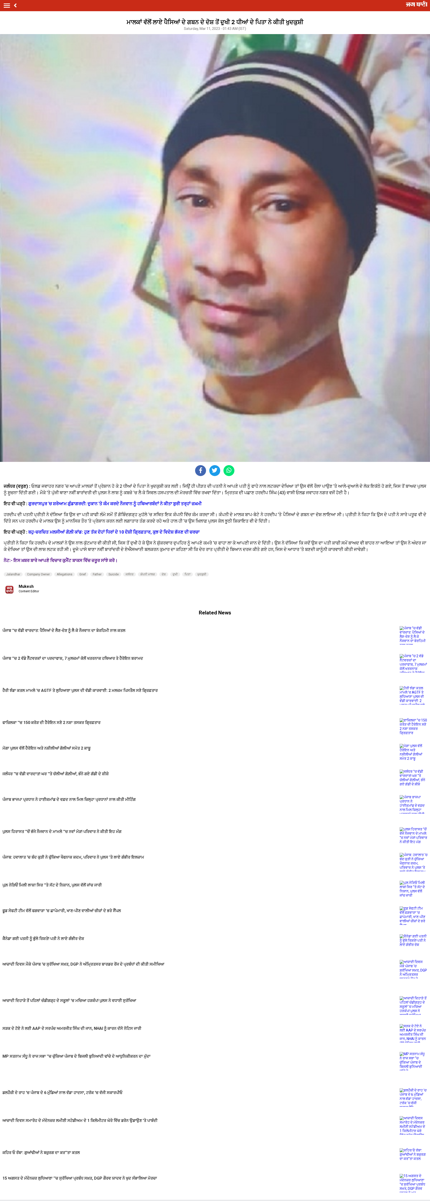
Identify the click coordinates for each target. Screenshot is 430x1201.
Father (97, 574)
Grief (82, 574)
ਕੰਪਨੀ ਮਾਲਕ (147, 574)
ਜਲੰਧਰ (129, 574)
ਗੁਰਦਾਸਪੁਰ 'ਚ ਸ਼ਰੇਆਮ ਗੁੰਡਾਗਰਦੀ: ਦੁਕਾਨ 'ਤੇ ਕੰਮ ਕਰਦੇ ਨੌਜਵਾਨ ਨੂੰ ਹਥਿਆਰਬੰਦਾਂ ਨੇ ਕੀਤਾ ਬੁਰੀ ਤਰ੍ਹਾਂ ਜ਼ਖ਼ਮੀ (115, 503)
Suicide (113, 574)
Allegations (64, 574)
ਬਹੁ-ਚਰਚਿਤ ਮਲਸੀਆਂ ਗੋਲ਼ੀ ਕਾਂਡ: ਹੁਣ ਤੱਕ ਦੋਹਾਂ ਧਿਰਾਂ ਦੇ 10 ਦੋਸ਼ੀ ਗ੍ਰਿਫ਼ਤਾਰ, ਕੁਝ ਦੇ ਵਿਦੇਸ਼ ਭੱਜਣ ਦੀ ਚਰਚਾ (114, 532)
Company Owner (38, 574)
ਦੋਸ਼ (164, 574)
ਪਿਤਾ (187, 574)
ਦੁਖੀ (175, 574)
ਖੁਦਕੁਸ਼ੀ (201, 574)
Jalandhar (13, 574)
